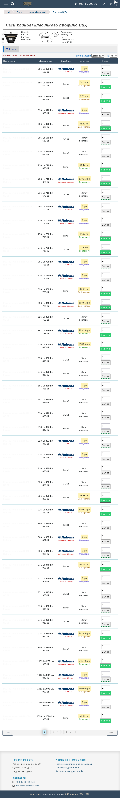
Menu (5, 1)
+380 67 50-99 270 (24, 782)
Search (12, 1)
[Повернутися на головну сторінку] (8, 12)
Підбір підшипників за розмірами (74, 764)
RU (110, 4)
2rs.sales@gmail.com (27, 786)
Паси (19, 12)
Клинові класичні (37, 12)
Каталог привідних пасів (69, 771)
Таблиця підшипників (67, 767)
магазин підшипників (54, 794)
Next (111, 733)
